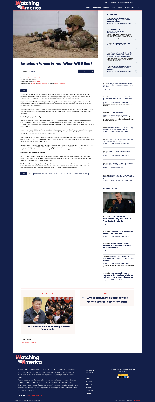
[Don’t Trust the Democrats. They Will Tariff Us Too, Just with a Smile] (119, 203)
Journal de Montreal (34, 78)
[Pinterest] (88, 71)
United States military (81, 174)
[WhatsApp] (92, 71)
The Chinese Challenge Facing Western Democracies (48, 328)
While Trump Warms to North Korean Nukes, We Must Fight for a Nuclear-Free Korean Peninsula (117, 98)
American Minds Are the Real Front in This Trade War (118, 44)
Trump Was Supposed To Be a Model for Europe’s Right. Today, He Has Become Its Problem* (118, 85)
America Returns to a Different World (107, 302)
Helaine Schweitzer (59, 83)
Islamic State (68, 174)
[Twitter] (139, 2)
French (33, 83)
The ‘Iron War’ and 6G (117, 113)
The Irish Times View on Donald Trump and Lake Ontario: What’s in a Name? (118, 19)
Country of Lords (117, 29)
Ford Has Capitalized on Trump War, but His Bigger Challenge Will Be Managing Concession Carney (118, 275)
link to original (37, 81)
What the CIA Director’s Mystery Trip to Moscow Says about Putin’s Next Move (118, 164)
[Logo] (28, 5)
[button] (138, 7)
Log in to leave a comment (28, 342)
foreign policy (53, 174)
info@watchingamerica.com (34, 395)
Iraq (60, 174)
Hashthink (137, 400)
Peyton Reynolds (42, 83)
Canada (30, 174)
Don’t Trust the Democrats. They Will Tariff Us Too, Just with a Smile (118, 140)
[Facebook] (80, 71)
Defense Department (40, 174)
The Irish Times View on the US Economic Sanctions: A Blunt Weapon (119, 67)
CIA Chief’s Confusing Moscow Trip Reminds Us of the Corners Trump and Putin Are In (119, 176)
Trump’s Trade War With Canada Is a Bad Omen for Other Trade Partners (118, 259)
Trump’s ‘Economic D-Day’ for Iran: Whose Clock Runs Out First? (119, 54)
